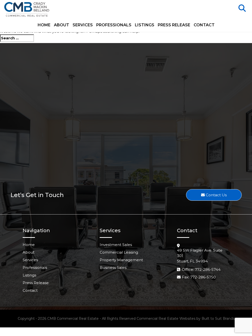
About (61, 25)
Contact (204, 25)
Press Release (174, 25)
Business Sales (113, 267)
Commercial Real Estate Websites (166, 318)
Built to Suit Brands (218, 318)
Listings (144, 25)
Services (83, 25)
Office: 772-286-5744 (201, 269)
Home (44, 25)
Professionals (113, 25)
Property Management (121, 260)
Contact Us (216, 195)
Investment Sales (116, 244)
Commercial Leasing (119, 252)
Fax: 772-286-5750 (199, 277)
